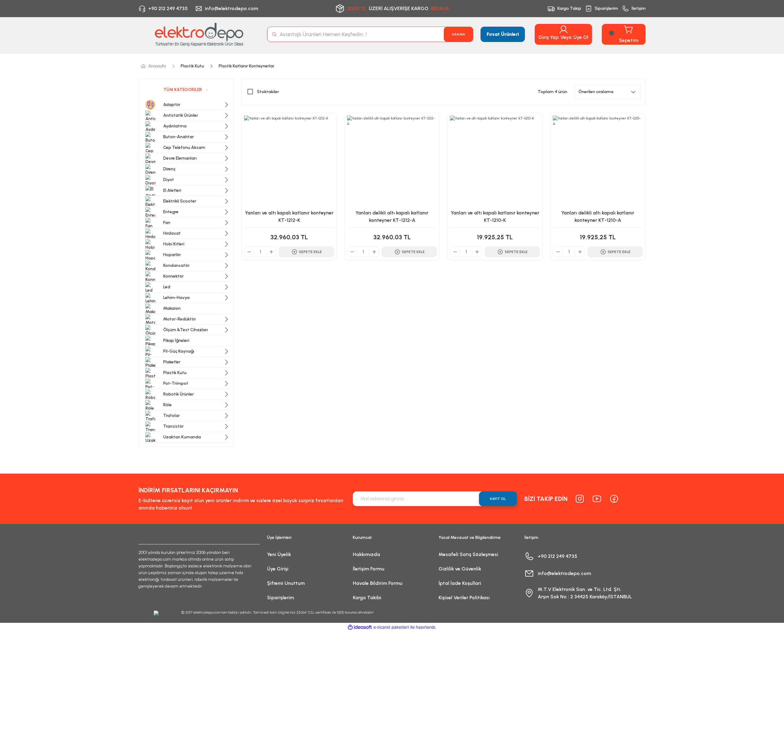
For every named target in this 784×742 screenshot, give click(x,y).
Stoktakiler (268, 91)
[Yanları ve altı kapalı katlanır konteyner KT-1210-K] (495, 160)
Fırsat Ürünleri (503, 34)
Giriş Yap (548, 37)
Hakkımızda (366, 554)
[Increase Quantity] (271, 252)
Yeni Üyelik (279, 554)
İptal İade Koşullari (460, 583)
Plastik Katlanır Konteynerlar (246, 66)
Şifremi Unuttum (286, 583)
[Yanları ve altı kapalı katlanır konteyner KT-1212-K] (289, 160)
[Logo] (199, 34)
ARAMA (458, 34)
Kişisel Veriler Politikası (464, 597)
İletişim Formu (368, 569)
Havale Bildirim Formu (377, 583)
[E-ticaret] (391, 627)
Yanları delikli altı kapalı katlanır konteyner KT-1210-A (597, 216)
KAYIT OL (498, 499)
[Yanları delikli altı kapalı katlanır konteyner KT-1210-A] (598, 160)
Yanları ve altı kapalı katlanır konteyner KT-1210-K (495, 216)
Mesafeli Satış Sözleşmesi (468, 554)
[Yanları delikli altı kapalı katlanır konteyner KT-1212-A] (392, 160)
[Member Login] (563, 29)
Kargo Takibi (367, 597)
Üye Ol (580, 37)
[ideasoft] (360, 627)
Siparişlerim (280, 597)
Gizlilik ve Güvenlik (460, 569)
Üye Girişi (277, 569)
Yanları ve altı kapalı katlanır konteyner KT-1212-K (289, 216)
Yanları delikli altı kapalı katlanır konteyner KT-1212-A (392, 216)
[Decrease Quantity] (249, 252)
